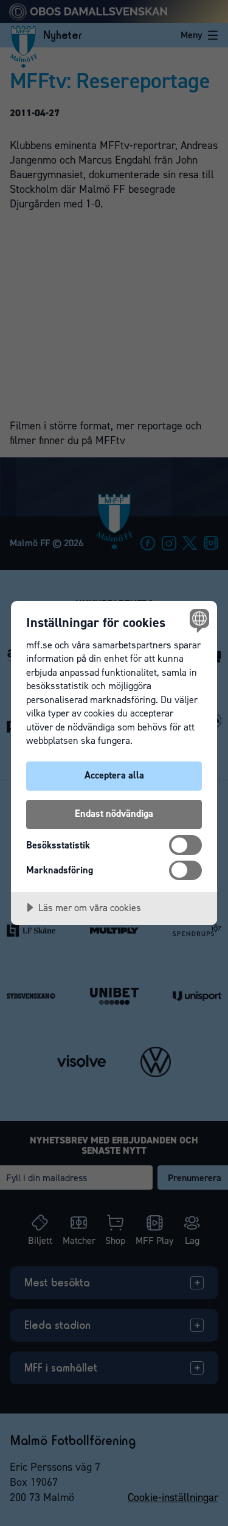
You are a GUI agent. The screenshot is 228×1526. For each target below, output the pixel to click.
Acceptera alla (114, 775)
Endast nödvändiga (114, 813)
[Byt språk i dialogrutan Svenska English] (198, 620)
